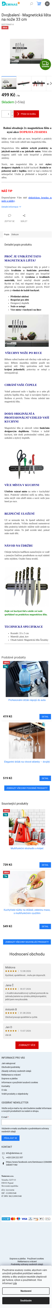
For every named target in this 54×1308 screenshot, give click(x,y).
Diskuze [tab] (15, 234)
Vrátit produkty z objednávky (15, 1094)
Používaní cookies (35, 1258)
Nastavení (26, 1291)
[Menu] (47, 4)
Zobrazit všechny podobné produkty (27, 788)
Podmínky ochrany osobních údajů (27, 1264)
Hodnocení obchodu (27, 954)
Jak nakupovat (8, 1063)
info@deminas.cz (14, 1153)
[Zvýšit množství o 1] (12, 112)
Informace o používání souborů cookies (20, 1082)
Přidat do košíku (28, 114)
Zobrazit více (27, 1045)
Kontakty (6, 1086)
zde (15, 1283)
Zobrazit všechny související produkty (27, 942)
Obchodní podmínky (11, 1067)
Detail (45, 865)
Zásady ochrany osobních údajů (16, 1071)
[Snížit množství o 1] (12, 115)
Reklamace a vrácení (11, 1075)
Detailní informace (10, 207)
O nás (4, 1090)
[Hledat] (31, 4)
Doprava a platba (10, 1078)
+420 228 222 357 (14, 1157)
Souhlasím (26, 1300)
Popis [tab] (6, 234)
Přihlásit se (10, 1138)
